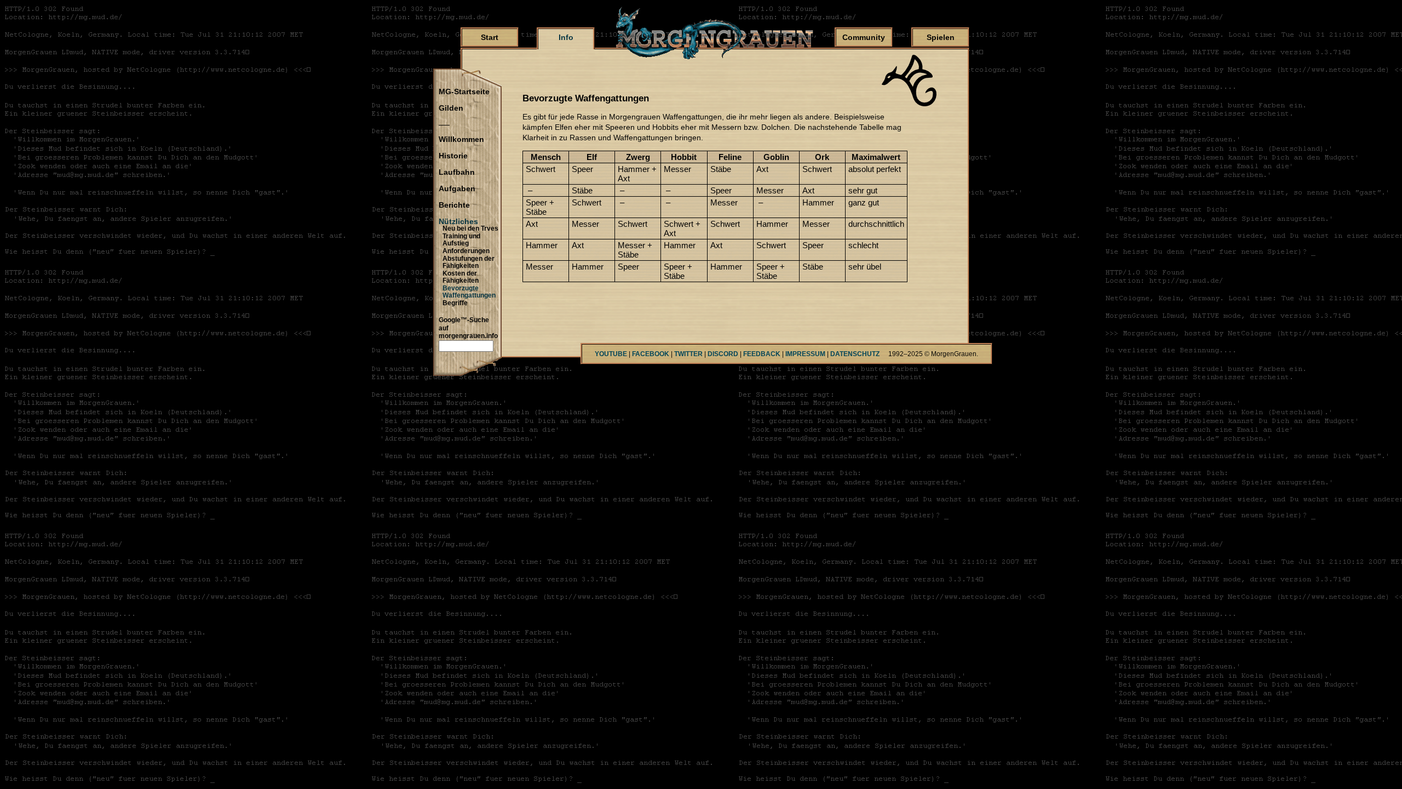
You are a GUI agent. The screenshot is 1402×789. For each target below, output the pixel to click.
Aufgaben (457, 189)
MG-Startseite (464, 92)
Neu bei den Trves (470, 228)
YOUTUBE (611, 354)
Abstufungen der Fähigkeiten (469, 262)
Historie (453, 156)
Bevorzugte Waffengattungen (469, 292)
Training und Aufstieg (461, 240)
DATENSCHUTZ (855, 354)
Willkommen (461, 140)
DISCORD (723, 354)
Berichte (454, 205)
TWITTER (688, 354)
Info (566, 37)
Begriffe (455, 303)
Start (489, 37)
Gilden (451, 108)
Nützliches (458, 222)
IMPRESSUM (805, 354)
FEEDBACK (761, 354)
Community (863, 37)
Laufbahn (457, 172)
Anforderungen (466, 251)
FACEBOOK (650, 354)
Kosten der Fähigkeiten (461, 277)
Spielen (941, 37)
